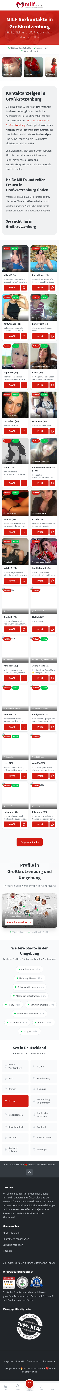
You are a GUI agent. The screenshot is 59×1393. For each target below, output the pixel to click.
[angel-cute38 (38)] (35, 907)
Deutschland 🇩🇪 (19, 1164)
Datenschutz (33, 1361)
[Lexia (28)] (43, 902)
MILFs (7, 1164)
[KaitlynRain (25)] (21, 904)
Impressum (49, 1361)
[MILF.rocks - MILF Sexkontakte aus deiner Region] (29, 5)
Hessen (32, 1164)
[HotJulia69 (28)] (37, 898)
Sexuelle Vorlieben (13, 1244)
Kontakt (19, 1361)
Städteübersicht (11, 1233)
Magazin (7, 1250)
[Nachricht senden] (24, 288)
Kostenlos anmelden (17, 922)
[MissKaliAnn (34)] (13, 895)
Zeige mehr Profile (29, 842)
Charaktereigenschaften (16, 1238)
